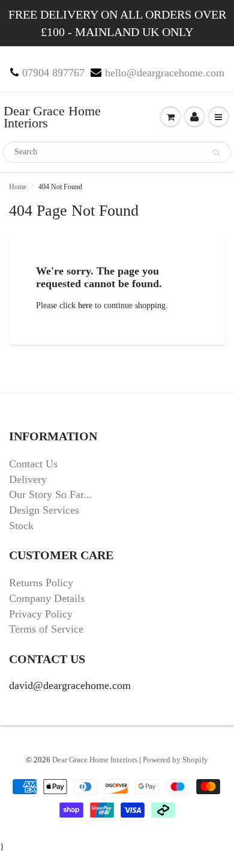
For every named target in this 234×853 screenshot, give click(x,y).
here (85, 305)
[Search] (216, 152)
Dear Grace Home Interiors (52, 116)
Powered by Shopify (175, 759)
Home (17, 187)
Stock (21, 526)
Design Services (44, 510)
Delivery (28, 479)
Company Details (47, 598)
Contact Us (33, 464)
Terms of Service (46, 629)
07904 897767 (53, 73)
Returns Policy (41, 583)
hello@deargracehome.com (164, 73)
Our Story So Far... (50, 494)
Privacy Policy (41, 614)
